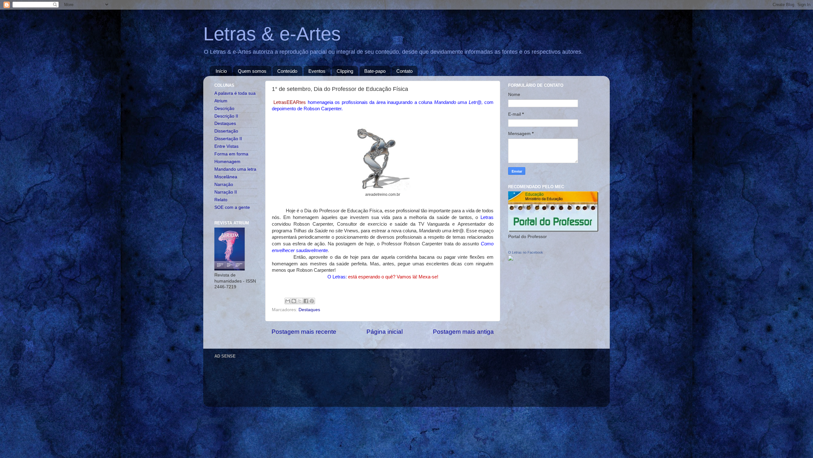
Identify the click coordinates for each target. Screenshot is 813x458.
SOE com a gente (232, 207)
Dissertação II (228, 138)
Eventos (317, 71)
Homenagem (227, 161)
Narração (223, 184)
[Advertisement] (330, 375)
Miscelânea (225, 176)
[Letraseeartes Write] (510, 259)
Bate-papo (375, 71)
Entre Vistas (226, 146)
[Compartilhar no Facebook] (306, 301)
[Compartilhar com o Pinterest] (312, 301)
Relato (220, 199)
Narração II (225, 192)
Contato (404, 71)
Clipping (345, 71)
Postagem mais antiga (463, 331)
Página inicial (384, 331)
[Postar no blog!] (294, 301)
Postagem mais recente (304, 331)
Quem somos (252, 71)
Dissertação (226, 131)
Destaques (309, 309)
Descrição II (226, 116)
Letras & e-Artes (272, 33)
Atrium (220, 101)
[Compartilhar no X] (300, 301)
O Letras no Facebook (525, 252)
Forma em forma (231, 154)
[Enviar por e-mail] (288, 301)
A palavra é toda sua (235, 93)
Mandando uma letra (235, 169)
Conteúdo (287, 71)
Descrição (224, 108)
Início (221, 71)
